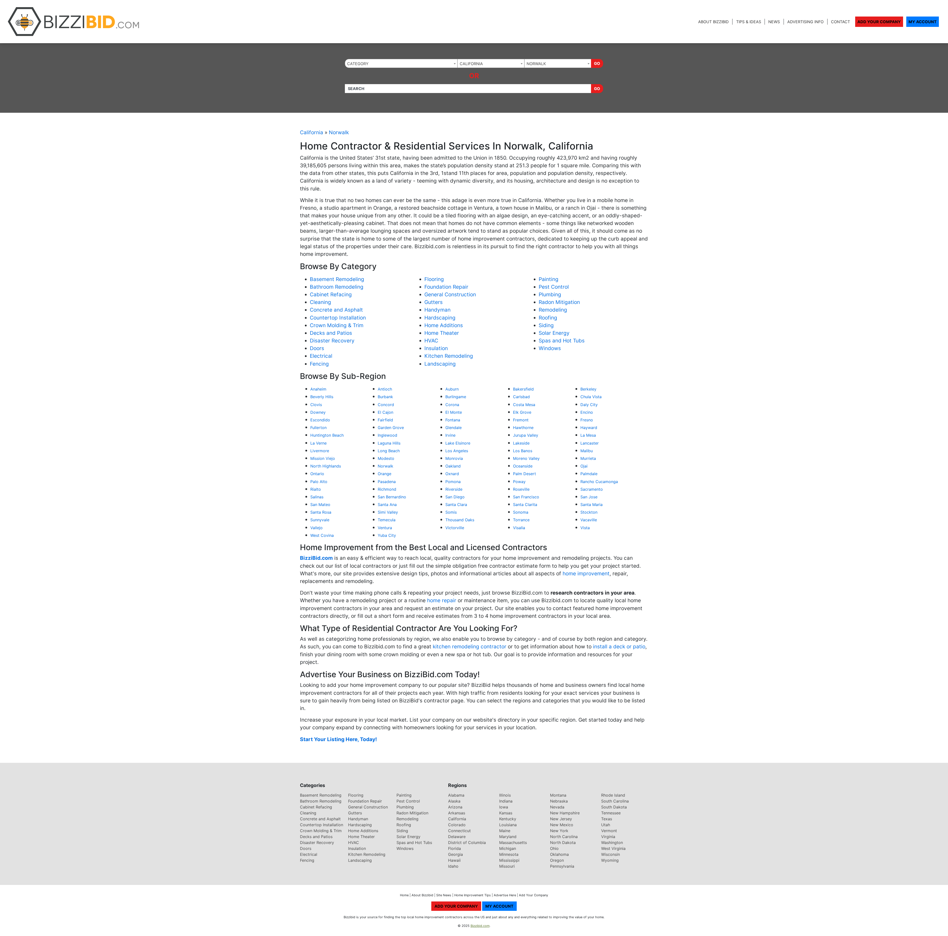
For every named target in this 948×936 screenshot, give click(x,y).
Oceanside (523, 466)
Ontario (317, 473)
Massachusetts (513, 842)
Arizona (455, 807)
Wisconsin (610, 854)
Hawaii (454, 860)
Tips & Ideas (748, 21)
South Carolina (615, 801)
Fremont (521, 419)
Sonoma (520, 512)
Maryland (507, 836)
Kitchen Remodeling (448, 356)
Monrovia (454, 458)
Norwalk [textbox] (536, 63)
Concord (386, 404)
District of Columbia (467, 842)
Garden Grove (391, 427)
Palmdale (588, 473)
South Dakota (614, 807)
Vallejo (316, 527)
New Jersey (561, 818)
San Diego (455, 496)
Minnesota (508, 854)
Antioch (385, 389)
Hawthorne (523, 427)
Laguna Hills (389, 443)
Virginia (608, 836)
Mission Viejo (322, 458)
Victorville (454, 527)
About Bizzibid (713, 21)
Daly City (589, 404)
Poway (519, 481)
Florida (454, 848)
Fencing (319, 364)
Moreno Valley (526, 458)
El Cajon (385, 412)
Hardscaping (439, 318)
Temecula (386, 519)
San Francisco (526, 496)
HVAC (431, 340)
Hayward (588, 427)
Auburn (452, 389)
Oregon (557, 860)
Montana (558, 795)
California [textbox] (471, 63)
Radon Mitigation (559, 302)
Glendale (453, 427)
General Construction (450, 294)
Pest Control (554, 287)
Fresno (586, 419)
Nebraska (559, 801)
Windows (550, 348)
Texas (606, 818)
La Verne (318, 443)
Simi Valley (388, 512)
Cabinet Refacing (331, 294)
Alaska (454, 801)
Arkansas (456, 812)
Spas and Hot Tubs (562, 340)
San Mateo (320, 504)
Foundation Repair (446, 287)
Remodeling (553, 310)
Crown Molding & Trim (336, 325)
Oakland (453, 466)
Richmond (387, 489)
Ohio (554, 848)
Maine (504, 830)
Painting (548, 279)
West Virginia (613, 848)
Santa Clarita (525, 504)
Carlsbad (521, 396)
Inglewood (387, 435)
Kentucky (507, 818)
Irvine (450, 435)
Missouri (507, 866)
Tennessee (611, 812)
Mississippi (509, 860)
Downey (318, 412)
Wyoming (610, 860)
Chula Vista (591, 396)
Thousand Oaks (459, 519)
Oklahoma (559, 854)
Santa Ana (387, 504)
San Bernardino (392, 496)
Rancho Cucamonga (599, 481)
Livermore (319, 450)
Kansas (505, 812)
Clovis (316, 404)
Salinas (316, 496)
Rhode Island (613, 795)
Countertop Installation (338, 318)
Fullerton (318, 427)
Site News (443, 895)
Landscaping (440, 364)
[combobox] (401, 63)
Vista (585, 527)
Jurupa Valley (525, 435)
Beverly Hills (321, 396)
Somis (451, 512)
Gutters (433, 302)
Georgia (455, 854)
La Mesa (588, 435)
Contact (840, 21)
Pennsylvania (562, 866)
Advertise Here (505, 895)
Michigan (507, 848)
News (774, 21)
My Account (922, 21)
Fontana (452, 419)
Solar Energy (554, 333)
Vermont (609, 830)
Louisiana (508, 824)
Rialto (315, 489)
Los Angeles (456, 450)
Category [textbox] (358, 63)
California (311, 132)
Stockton (588, 512)
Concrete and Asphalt (336, 310)
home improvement (586, 573)
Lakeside (521, 443)
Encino (586, 412)
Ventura (385, 527)
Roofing (548, 318)
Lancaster (589, 443)
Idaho (453, 866)
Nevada (557, 807)
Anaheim (318, 389)
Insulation (436, 348)
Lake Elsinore (457, 443)
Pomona (453, 481)
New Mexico (561, 824)
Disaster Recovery (332, 340)
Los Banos (522, 450)
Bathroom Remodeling (336, 287)
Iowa (503, 807)
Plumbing (550, 294)
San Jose (588, 496)
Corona (452, 404)
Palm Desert (524, 473)
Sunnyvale (319, 519)
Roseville (521, 489)
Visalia (519, 527)
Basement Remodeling (337, 279)
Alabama (456, 795)
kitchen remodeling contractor (469, 646)
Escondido (320, 419)
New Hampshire (565, 812)
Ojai (584, 466)
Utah (605, 824)
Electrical (321, 356)
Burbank (385, 396)
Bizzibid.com (480, 926)
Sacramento (591, 489)
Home (404, 895)
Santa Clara (456, 504)
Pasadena (387, 481)
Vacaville (588, 519)
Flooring (434, 279)
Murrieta (588, 458)
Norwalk (339, 132)
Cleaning (320, 302)
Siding (546, 325)
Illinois (505, 795)
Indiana (506, 801)
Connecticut (459, 830)
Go (597, 63)
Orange (384, 473)
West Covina (322, 535)
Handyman (437, 310)
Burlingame (455, 396)
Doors (317, 348)
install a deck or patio (619, 646)
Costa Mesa (524, 404)
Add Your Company (879, 21)
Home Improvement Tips (472, 895)
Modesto (386, 458)
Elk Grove (522, 412)
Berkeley (588, 389)
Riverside (453, 489)
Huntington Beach (327, 435)
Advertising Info (805, 21)
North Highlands (325, 466)
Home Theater (441, 333)
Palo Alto (318, 481)
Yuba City (387, 535)
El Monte (453, 412)
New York (559, 830)
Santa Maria (591, 504)
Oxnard (452, 473)
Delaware (457, 836)
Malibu (586, 450)
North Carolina (564, 836)
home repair (441, 600)
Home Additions (443, 325)
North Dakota (563, 842)
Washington (612, 842)
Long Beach (389, 450)
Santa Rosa (320, 512)
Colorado (457, 824)
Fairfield (385, 419)
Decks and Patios (331, 333)
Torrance (521, 519)
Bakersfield (523, 389)
